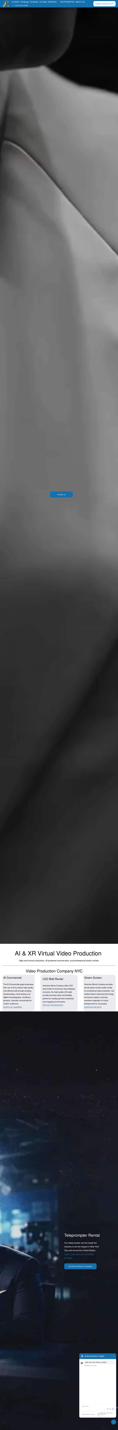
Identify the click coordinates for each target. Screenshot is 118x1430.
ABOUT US (80, 2)
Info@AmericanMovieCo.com (104, 4)
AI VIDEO (15, 2)
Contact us (61, 494)
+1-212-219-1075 (21, 5)
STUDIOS (34, 2)
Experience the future (92, 1007)
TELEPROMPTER (67, 2)
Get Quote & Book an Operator (80, 1266)
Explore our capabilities (12, 1007)
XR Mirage (24, 2)
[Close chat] (113, 1421)
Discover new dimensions (53, 1005)
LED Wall (42, 2)
